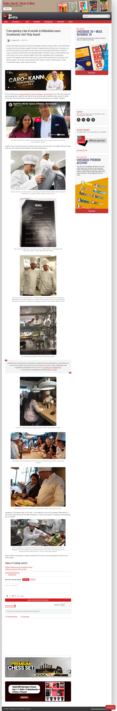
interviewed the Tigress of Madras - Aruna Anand (36, 94)
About (71, 22)
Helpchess (60, 22)
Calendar (36, 22)
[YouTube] (83, 120)
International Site (82, 150)
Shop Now (91, 73)
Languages (15, 22)
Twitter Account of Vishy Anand (15, 569)
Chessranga (48, 22)
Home (6, 22)
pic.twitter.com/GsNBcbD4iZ (51, 367)
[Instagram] (93, 120)
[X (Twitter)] (78, 120)
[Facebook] (88, 120)
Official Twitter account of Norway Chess (18, 567)
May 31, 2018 (52, 370)
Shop (27, 22)
